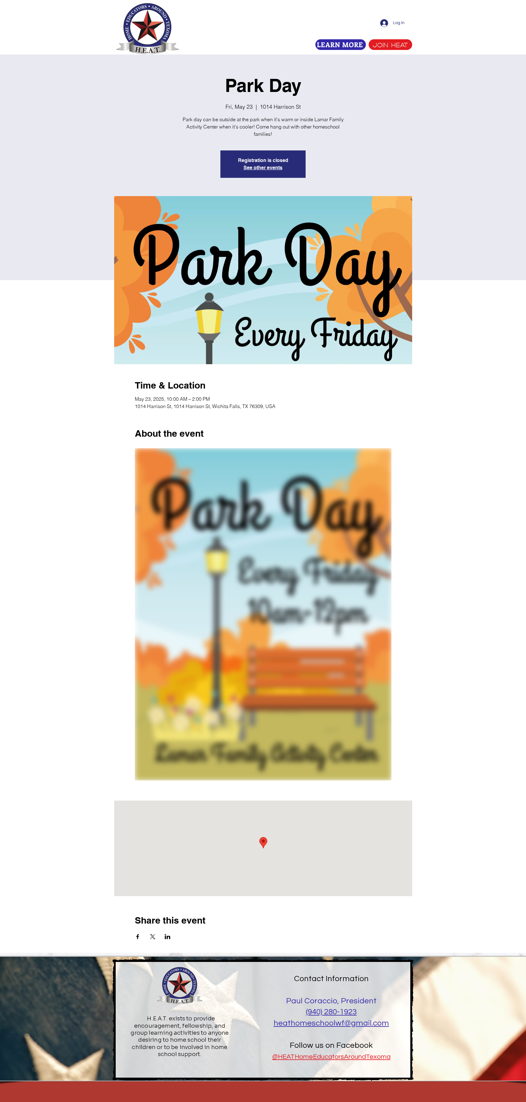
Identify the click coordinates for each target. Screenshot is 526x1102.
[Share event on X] (153, 936)
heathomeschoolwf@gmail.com (331, 1023)
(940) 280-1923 (331, 1012)
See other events (263, 168)
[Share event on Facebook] (138, 936)
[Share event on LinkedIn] (167, 936)
